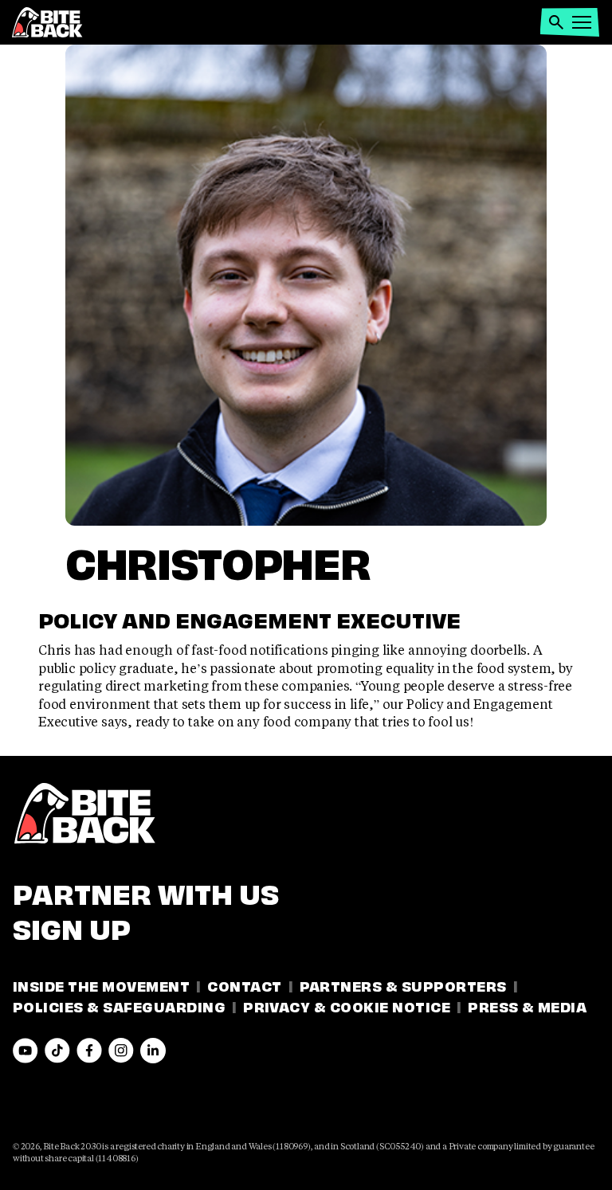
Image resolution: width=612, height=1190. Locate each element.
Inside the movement (101, 985)
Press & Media (527, 1006)
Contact (244, 985)
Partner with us (146, 891)
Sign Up (72, 926)
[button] (556, 22)
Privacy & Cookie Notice (346, 1006)
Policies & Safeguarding (119, 1006)
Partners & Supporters (403, 985)
